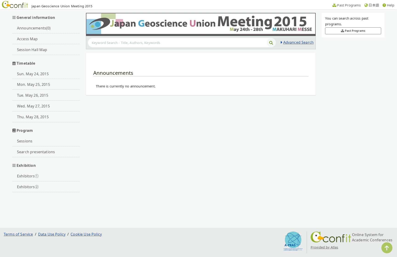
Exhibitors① (28, 176)
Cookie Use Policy (86, 234)
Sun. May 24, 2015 (33, 73)
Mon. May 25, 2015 (33, 84)
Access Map (27, 38)
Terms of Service (18, 234)
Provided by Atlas (324, 247)
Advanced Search (298, 42)
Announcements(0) (34, 28)
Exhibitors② (28, 186)
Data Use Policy (51, 234)
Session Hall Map (32, 49)
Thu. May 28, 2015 (33, 116)
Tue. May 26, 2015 (32, 95)
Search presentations (36, 151)
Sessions (24, 141)
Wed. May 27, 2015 (33, 106)
